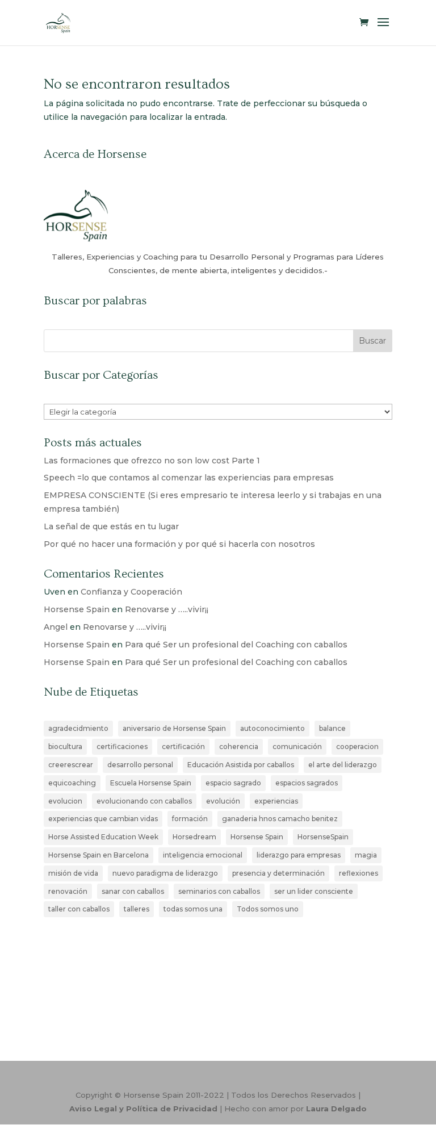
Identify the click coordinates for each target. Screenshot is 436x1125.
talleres (136, 909)
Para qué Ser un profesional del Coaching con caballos (236, 644)
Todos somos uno (268, 909)
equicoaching (72, 783)
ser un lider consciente (313, 891)
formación (190, 818)
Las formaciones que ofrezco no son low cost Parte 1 (152, 460)
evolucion (65, 801)
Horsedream (194, 837)
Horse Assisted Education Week (103, 837)
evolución (223, 801)
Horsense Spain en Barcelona (98, 855)
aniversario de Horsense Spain (174, 728)
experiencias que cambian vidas (103, 818)
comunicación (297, 746)
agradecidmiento (78, 728)
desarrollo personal (140, 764)
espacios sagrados (306, 783)
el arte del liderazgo (342, 764)
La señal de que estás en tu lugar (111, 526)
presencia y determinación (278, 873)
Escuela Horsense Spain (150, 783)
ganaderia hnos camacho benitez (280, 818)
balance (332, 728)
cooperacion (357, 746)
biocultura (65, 746)
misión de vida (73, 873)
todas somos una (193, 909)
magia (366, 855)
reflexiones (358, 873)
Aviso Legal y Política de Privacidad (143, 1108)
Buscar (372, 341)
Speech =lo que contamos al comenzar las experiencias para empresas (189, 477)
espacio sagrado (233, 783)
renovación (67, 891)
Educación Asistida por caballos (240, 764)
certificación (183, 746)
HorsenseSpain (323, 837)
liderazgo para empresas (299, 855)
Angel (56, 627)
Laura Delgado (336, 1108)
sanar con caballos (133, 891)
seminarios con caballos (219, 891)
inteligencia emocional (202, 855)
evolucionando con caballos (144, 801)
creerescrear (70, 764)
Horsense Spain (77, 609)
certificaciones (122, 746)
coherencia (238, 746)
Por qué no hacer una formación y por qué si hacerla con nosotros (179, 544)
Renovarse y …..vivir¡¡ (166, 609)
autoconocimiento (272, 728)
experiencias (276, 801)
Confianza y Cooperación (131, 592)
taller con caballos (79, 909)
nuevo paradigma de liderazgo (165, 873)
